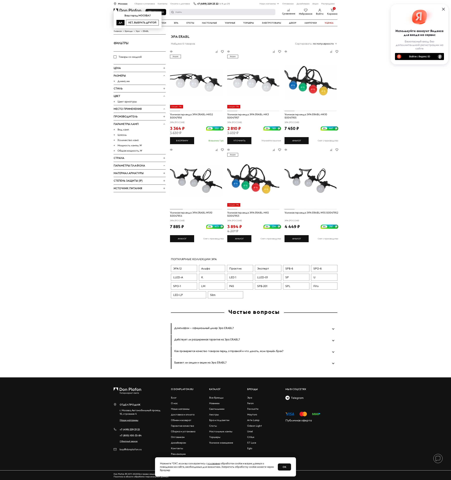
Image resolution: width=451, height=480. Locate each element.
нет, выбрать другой (142, 22)
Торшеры (248, 23)
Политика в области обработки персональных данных (141, 476)
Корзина (332, 13)
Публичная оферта (298, 420)
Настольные (209, 23)
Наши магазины (268, 3)
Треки (162, 23)
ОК (284, 467)
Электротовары (271, 23)
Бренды (252, 389)
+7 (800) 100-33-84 (131, 435)
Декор (292, 23)
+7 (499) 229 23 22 (207, 3)
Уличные (230, 23)
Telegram (297, 398)
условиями (213, 463)
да (120, 22)
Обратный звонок (129, 441)
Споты (190, 23)
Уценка (329, 23)
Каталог (215, 389)
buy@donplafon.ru (131, 449)
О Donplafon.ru (182, 389)
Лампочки (310, 23)
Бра (176, 23)
